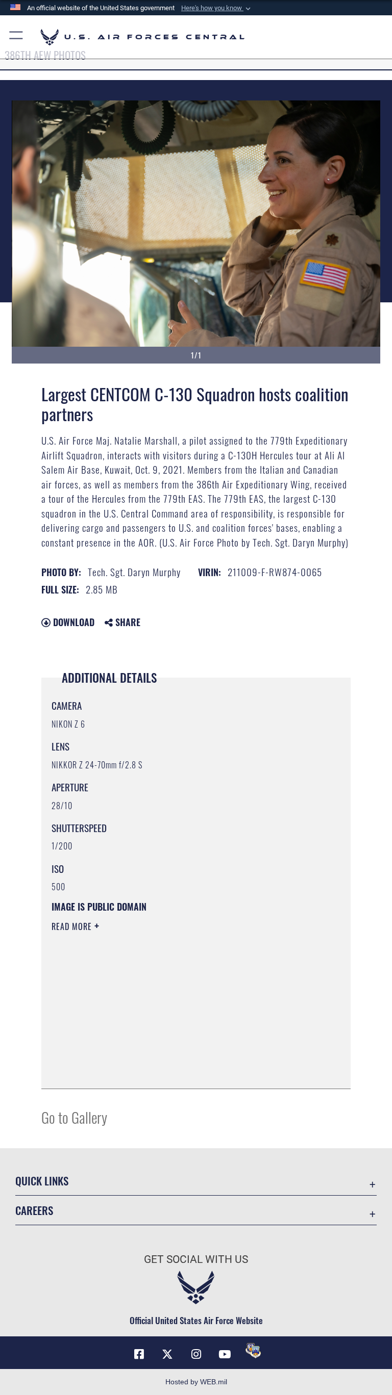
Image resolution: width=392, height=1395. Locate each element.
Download (72, 622)
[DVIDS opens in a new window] (253, 1350)
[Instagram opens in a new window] (196, 1354)
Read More (73, 926)
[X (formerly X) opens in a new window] (167, 1354)
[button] (217, 8)
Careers (34, 1210)
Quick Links (41, 1181)
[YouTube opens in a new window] (224, 1354)
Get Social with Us (196, 1259)
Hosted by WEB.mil (196, 1382)
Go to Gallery (74, 1117)
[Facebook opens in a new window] (138, 1354)
